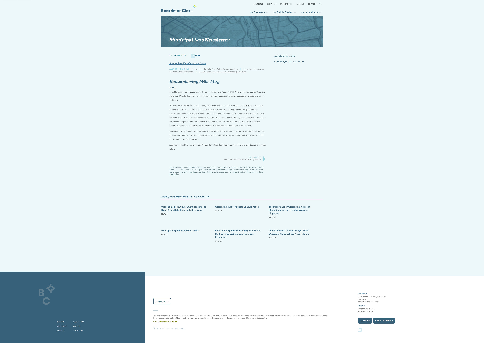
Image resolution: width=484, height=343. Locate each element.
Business (257, 12)
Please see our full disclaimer (256, 318)
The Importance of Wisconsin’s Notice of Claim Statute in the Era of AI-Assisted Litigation (289, 210)
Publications (286, 4)
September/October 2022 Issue (187, 63)
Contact (311, 4)
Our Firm (271, 4)
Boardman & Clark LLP (178, 8)
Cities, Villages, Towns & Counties (289, 61)
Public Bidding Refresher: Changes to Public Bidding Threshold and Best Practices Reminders (237, 233)
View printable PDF (177, 55)
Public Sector (283, 12)
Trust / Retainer (384, 320)
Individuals (309, 12)
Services (60, 330)
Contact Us (162, 301)
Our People (258, 4)
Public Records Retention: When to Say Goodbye (214, 68)
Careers (300, 4)
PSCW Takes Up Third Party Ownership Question (222, 71)
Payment (365, 320)
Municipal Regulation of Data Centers (180, 230)
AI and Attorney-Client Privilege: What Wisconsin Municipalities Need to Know (289, 232)
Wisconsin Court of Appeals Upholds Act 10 (237, 206)
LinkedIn (360, 330)
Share (197, 55)
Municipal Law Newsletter (199, 40)
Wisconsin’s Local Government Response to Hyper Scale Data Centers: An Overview (183, 208)
